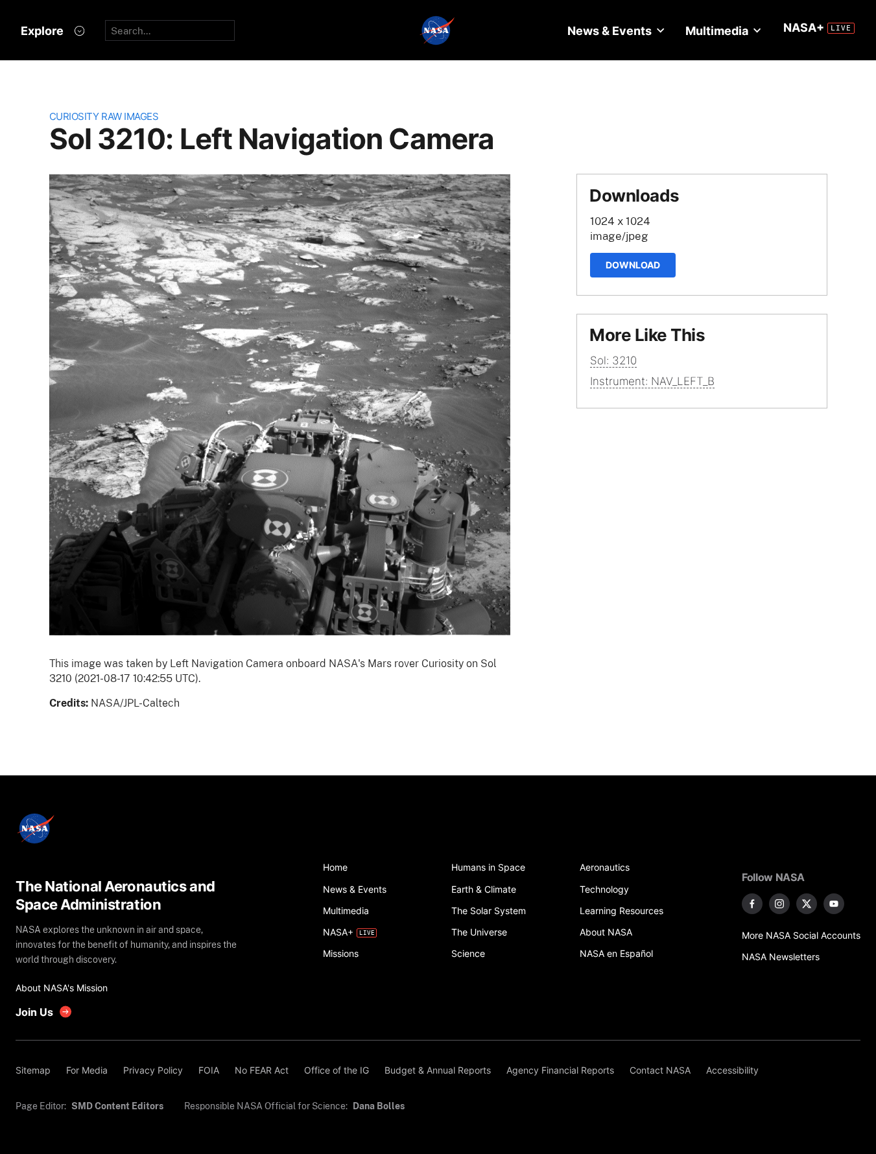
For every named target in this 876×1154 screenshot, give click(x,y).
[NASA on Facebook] (752, 903)
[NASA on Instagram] (779, 903)
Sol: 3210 (613, 360)
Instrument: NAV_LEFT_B (652, 381)
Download (633, 264)
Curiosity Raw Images (104, 116)
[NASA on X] (806, 903)
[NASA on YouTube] (833, 903)
